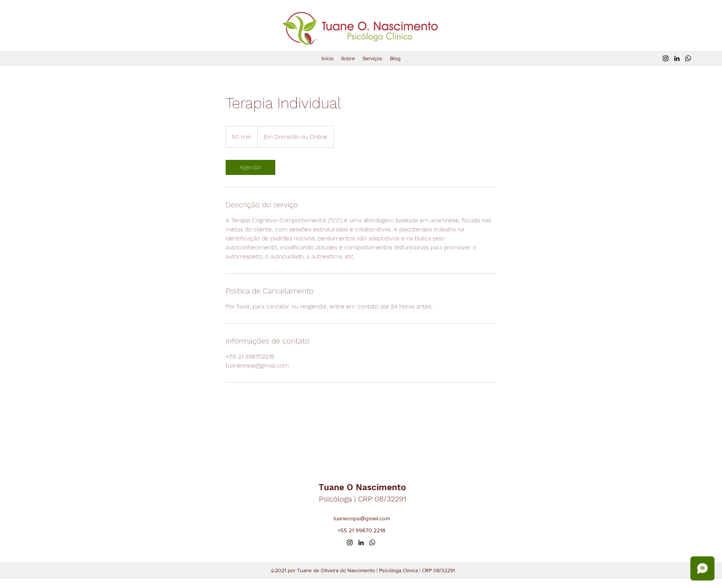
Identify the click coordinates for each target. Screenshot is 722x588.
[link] (250, 167)
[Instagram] (665, 58)
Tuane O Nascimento (362, 487)
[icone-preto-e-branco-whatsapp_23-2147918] (688, 58)
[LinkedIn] (677, 58)
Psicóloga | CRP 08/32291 (362, 498)
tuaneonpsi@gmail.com (362, 518)
